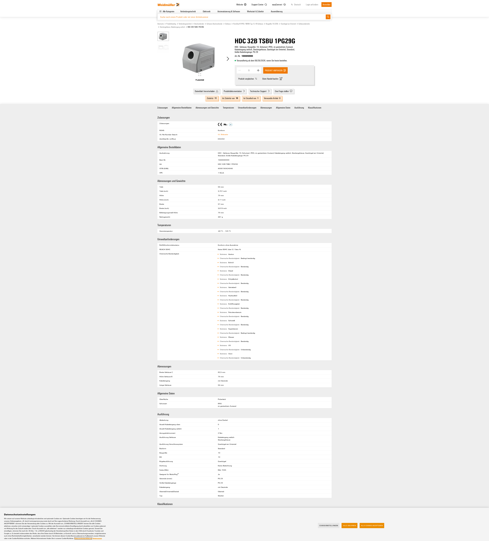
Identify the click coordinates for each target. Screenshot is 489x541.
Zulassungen (162, 107)
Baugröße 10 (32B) (272, 24)
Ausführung (299, 107)
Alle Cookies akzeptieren (372, 525)
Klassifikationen (314, 107)
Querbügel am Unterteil (288, 24)
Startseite (160, 24)
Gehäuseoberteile (304, 24)
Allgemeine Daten (283, 107)
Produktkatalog (171, 24)
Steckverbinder (199, 24)
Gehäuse (228, 24)
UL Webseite (223, 134)
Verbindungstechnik (185, 24)
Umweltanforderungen (247, 107)
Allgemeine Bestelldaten (182, 107)
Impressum (97, 538)
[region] (244, 524)
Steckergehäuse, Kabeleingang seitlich (172, 27)
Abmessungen (266, 107)
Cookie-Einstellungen (328, 525)
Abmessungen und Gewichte (207, 107)
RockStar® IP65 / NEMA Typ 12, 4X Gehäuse (248, 24)
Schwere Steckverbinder (214, 24)
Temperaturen (228, 107)
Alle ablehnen (349, 525)
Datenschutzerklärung (83, 538)
